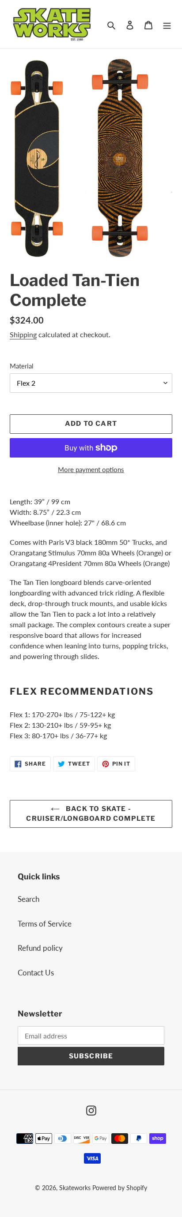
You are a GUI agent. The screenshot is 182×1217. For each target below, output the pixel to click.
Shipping (23, 334)
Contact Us (36, 972)
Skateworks (75, 1187)
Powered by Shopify (119, 1187)
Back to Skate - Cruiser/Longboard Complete (90, 814)
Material (22, 366)
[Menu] (167, 24)
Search (28, 899)
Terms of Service (45, 923)
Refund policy (40, 948)
